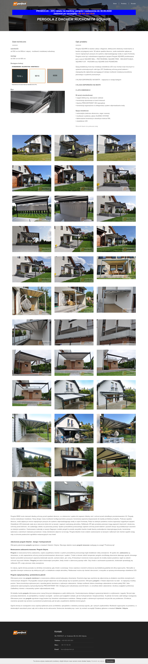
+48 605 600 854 (85, 13)
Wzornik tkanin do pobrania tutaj (87, 126)
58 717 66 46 (66, 645)
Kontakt (133, 3)
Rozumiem (110, 661)
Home (115, 3)
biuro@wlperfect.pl (67, 649)
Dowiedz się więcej (97, 661)
